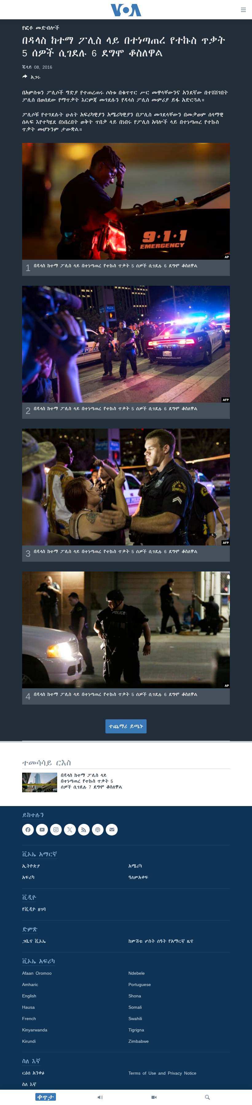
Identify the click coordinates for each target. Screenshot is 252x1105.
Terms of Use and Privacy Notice (162, 1073)
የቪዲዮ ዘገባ (34, 909)
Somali (135, 1007)
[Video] (154, 1097)
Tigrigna (136, 1030)
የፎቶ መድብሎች (40, 28)
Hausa (28, 1007)
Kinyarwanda (34, 1030)
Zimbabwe (138, 1041)
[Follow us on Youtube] (42, 829)
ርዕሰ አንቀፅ (33, 1073)
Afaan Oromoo (37, 973)
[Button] (31, 78)
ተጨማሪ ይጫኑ (126, 726)
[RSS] (84, 829)
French (29, 1018)
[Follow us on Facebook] (28, 829)
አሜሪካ (135, 866)
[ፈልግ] (207, 1097)
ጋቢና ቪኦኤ (34, 941)
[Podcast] (98, 829)
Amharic (30, 984)
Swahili (135, 1018)
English (29, 996)
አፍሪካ (28, 877)
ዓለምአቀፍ (138, 877)
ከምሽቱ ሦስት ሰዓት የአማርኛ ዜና (160, 941)
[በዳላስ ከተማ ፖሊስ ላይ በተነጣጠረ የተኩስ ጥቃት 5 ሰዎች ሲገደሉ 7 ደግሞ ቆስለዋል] (39, 782)
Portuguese (139, 984)
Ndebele (136, 973)
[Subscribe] (111, 829)
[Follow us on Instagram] (56, 829)
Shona (134, 996)
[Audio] (100, 1097)
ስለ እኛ (29, 1084)
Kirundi (29, 1041)
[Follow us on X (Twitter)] (70, 829)
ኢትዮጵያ (31, 866)
